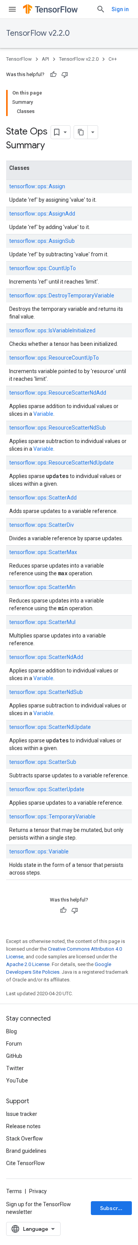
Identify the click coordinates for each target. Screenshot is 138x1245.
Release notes (23, 1126)
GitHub (14, 1056)
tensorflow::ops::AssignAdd (42, 214)
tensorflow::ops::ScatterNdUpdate (50, 727)
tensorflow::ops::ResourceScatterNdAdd (57, 393)
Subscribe (113, 1208)
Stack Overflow (24, 1138)
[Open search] (100, 9)
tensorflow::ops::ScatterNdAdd (46, 657)
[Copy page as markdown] (81, 132)
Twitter (15, 1068)
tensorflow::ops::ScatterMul (42, 622)
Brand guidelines (26, 1151)
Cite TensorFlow (25, 1163)
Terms (14, 1191)
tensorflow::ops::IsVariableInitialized (52, 330)
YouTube (17, 1080)
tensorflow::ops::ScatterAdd (43, 498)
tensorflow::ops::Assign (37, 186)
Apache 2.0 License (27, 964)
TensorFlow (19, 59)
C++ (112, 59)
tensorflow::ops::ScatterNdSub (46, 692)
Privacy (38, 1191)
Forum (14, 1044)
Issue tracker (21, 1114)
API (45, 59)
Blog (11, 1031)
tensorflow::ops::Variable (39, 851)
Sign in (120, 9)
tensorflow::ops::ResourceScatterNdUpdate (61, 463)
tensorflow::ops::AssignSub (42, 241)
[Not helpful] (65, 74)
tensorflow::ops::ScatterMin (42, 587)
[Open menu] (12, 9)
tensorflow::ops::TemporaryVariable (52, 816)
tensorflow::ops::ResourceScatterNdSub (57, 428)
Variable (43, 414)
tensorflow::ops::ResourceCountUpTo (54, 358)
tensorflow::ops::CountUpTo (42, 268)
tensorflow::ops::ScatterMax (43, 552)
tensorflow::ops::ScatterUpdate (46, 789)
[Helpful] (53, 74)
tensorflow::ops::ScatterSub (42, 762)
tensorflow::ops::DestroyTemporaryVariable (61, 295)
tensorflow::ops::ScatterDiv (41, 525)
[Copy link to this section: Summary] (52, 146)
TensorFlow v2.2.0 (38, 33)
